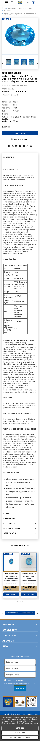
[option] (20, 36)
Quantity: (6, 127)
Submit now (20, 688)
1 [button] (17, 601)
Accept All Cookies (20, 737)
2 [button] (20, 601)
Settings (20, 728)
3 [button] (22, 601)
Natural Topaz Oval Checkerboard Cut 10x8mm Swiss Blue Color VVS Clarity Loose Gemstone (29, 581)
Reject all (20, 733)
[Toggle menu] (6, 2)
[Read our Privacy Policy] (34, 683)
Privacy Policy (33, 723)
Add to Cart (11, 594)
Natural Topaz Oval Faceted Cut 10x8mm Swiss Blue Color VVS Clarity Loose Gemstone (11, 580)
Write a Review (19, 85)
